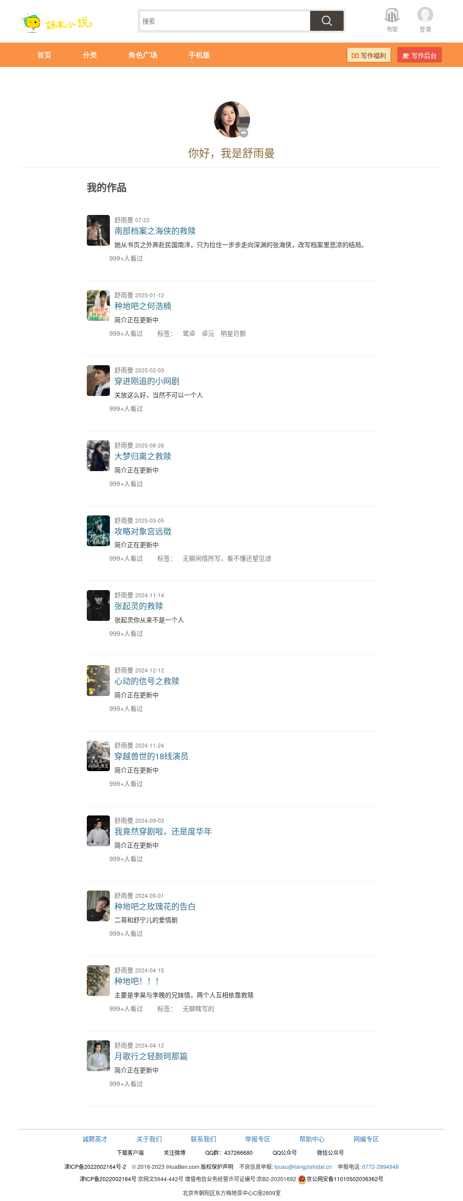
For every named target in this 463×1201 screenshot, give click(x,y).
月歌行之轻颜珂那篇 (151, 1056)
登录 (425, 28)
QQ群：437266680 (229, 1152)
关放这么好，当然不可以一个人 (158, 394)
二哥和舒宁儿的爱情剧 (146, 919)
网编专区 (366, 1138)
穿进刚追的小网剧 (147, 380)
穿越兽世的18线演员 (151, 756)
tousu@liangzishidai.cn (303, 1166)
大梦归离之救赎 (142, 456)
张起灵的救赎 (138, 605)
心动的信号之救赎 (147, 680)
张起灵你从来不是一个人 (149, 619)
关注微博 (174, 1152)
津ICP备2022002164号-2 (95, 1166)
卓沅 (208, 333)
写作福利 (373, 55)
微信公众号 (330, 1152)
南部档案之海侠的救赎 (155, 230)
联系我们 (203, 1138)
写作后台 (424, 55)
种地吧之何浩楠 (142, 305)
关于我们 (149, 1138)
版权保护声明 (217, 1166)
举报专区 (257, 1138)
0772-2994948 (380, 1166)
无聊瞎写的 (198, 1008)
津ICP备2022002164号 (108, 1178)
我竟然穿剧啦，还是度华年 (163, 831)
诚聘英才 (95, 1138)
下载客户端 (130, 1152)
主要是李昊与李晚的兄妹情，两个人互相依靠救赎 (184, 994)
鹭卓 (189, 333)
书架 (392, 28)
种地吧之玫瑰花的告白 (155, 906)
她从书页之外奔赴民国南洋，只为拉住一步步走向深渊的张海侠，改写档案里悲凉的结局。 (241, 244)
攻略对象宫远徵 (142, 531)
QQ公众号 (285, 1152)
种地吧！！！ (138, 981)
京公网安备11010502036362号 (345, 1178)
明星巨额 (233, 333)
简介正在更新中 (136, 319)
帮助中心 (312, 1138)
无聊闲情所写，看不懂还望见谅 (227, 557)
